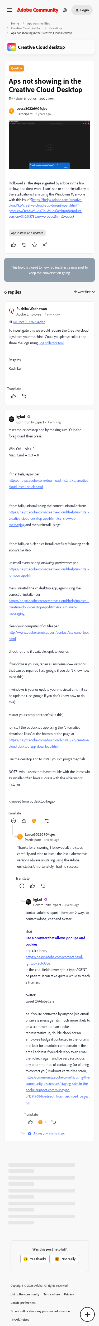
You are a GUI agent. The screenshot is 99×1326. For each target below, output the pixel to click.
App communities (38, 23)
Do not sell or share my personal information (40, 1311)
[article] (49, 353)
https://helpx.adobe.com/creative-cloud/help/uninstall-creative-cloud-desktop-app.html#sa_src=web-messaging (49, 518)
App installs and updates (27, 233)
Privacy (69, 1294)
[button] (9, 11)
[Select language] (65, 10)
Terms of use (52, 1294)
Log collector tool (51, 343)
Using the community (25, 1294)
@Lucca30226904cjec (29, 321)
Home (15, 23)
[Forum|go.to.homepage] (38, 10)
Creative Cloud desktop (26, 28)
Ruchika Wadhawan (31, 308)
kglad (20, 416)
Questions (55, 28)
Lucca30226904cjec (31, 108)
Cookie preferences (23, 1303)
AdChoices (22, 1320)
